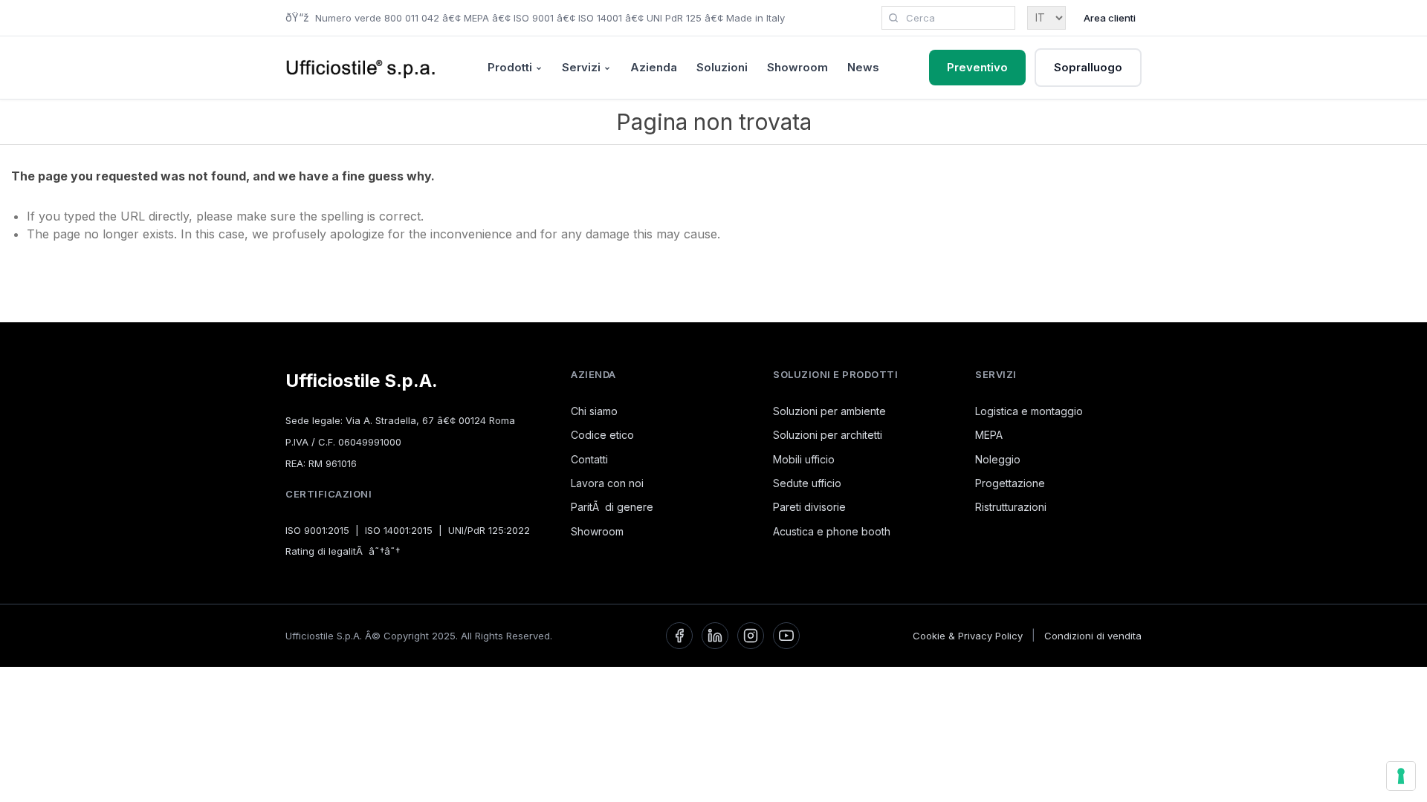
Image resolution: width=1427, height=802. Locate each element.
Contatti (589, 459)
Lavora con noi (607, 483)
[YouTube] (786, 635)
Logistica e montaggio (1029, 411)
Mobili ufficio (804, 459)
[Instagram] (750, 635)
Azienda (653, 67)
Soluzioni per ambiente (829, 411)
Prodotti (510, 67)
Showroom (797, 67)
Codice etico (602, 434)
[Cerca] (893, 18)
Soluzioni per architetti (827, 434)
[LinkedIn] (715, 635)
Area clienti (1110, 18)
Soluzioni (722, 67)
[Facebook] (679, 635)
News (863, 67)
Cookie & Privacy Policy (968, 636)
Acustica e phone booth (831, 531)
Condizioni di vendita (1093, 636)
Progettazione (1010, 483)
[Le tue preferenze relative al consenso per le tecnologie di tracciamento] (1401, 776)
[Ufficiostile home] (361, 67)
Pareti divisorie (809, 507)
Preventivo (977, 67)
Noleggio (997, 459)
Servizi (581, 67)
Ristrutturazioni (1010, 507)
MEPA (989, 434)
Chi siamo (594, 411)
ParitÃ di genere (612, 507)
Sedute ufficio (807, 483)
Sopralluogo (1088, 67)
